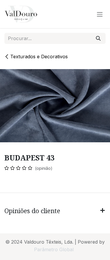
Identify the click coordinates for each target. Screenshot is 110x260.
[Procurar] (98, 38)
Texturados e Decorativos (39, 56)
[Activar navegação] (100, 14)
